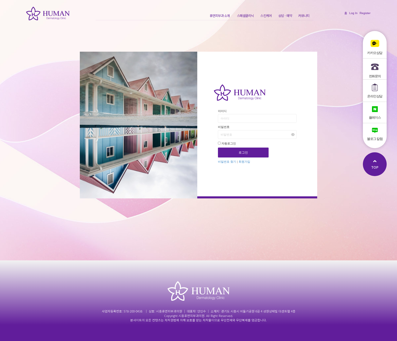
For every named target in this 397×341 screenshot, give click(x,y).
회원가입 (244, 161)
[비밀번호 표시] (292, 134)
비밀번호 (224, 127)
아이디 (222, 111)
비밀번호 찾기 (227, 161)
